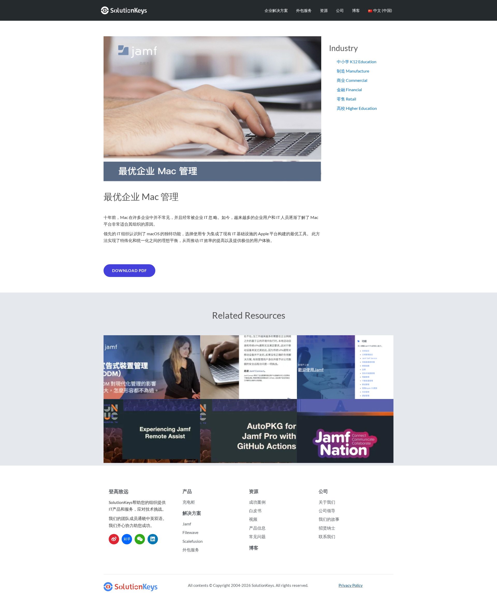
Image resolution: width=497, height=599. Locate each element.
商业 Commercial (352, 80)
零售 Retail (346, 98)
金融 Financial (349, 89)
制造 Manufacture (353, 70)
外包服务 (304, 10)
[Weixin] (140, 539)
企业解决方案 (276, 10)
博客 (356, 10)
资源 (324, 10)
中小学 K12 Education (356, 61)
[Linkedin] (153, 539)
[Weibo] (114, 539)
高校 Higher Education (357, 108)
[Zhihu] (127, 539)
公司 (340, 10)
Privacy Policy (351, 585)
